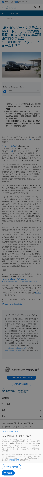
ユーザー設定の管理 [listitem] (11, 467)
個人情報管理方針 (14, 460)
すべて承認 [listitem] (8, 473)
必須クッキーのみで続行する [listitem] (12, 431)
